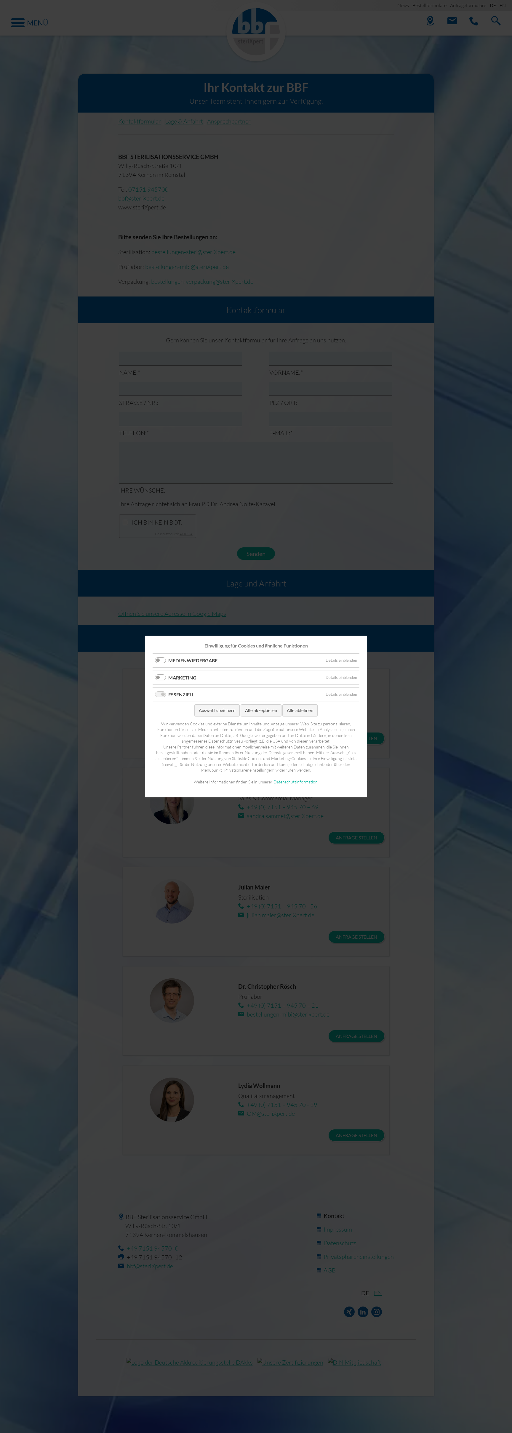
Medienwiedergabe (192, 660)
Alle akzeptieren (261, 710)
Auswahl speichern (217, 710)
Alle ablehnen (300, 710)
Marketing (182, 677)
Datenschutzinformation (295, 781)
